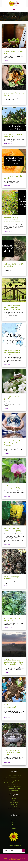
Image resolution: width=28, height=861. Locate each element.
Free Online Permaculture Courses (14, 779)
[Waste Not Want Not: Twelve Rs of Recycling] (14, 513)
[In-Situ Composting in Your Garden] (14, 77)
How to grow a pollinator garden (13, 398)
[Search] (23, 850)
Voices (14, 810)
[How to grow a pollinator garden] (14, 381)
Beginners (14, 800)
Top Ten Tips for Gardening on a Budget (12, 487)
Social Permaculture (14, 808)
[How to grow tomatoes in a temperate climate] (14, 119)
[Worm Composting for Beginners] (14, 561)
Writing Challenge (14, 790)
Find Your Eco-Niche (14, 788)
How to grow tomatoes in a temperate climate (13, 135)
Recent (14, 798)
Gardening (14, 804)
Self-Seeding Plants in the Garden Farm (13, 619)
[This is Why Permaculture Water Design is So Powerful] (14, 425)
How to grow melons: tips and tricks (13, 177)
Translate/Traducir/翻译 (14, 845)
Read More (7, 60)
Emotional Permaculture (14, 784)
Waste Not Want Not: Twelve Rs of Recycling (12, 530)
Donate (14, 825)
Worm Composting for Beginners (12, 578)
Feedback (14, 821)
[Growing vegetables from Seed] (14, 36)
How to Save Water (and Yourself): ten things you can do (13, 752)
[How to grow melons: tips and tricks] (14, 161)
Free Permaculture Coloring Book (14, 783)
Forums (14, 819)
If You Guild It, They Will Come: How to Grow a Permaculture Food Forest (13, 220)
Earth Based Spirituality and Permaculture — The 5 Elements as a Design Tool (13, 662)
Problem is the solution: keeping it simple (12, 706)
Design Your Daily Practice (14, 786)
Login (14, 828)
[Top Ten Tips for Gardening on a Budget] (14, 470)
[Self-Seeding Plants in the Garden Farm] (14, 603)
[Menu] (14, 9)
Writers (14, 823)
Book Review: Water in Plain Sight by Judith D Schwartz (12, 352)
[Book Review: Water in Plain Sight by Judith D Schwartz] (14, 335)
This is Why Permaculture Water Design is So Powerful (13, 443)
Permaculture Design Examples (14, 777)
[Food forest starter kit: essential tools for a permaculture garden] (14, 290)
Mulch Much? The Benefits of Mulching (14, 265)
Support (14, 826)
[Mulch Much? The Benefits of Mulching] (14, 248)
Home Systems (14, 806)
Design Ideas (14, 802)
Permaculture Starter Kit (14, 775)
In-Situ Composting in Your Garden (14, 94)
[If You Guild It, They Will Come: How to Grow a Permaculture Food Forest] (14, 202)
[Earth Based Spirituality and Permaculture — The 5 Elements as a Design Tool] (14, 644)
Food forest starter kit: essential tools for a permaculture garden (12, 307)
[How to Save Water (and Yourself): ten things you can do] (14, 735)
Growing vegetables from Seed (13, 52)
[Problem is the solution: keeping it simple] (14, 689)
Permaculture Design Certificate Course (14, 781)
